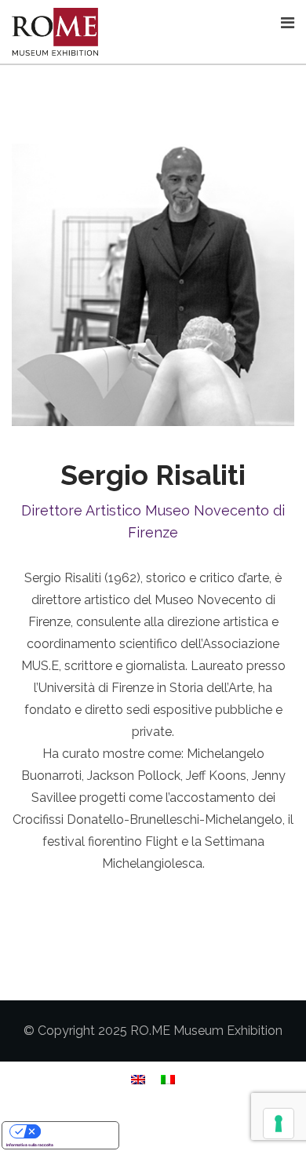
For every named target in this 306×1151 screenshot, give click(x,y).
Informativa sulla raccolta (29, 1144)
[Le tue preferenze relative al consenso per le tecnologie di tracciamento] (278, 1123)
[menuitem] (138, 1079)
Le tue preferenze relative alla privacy (76, 1130)
